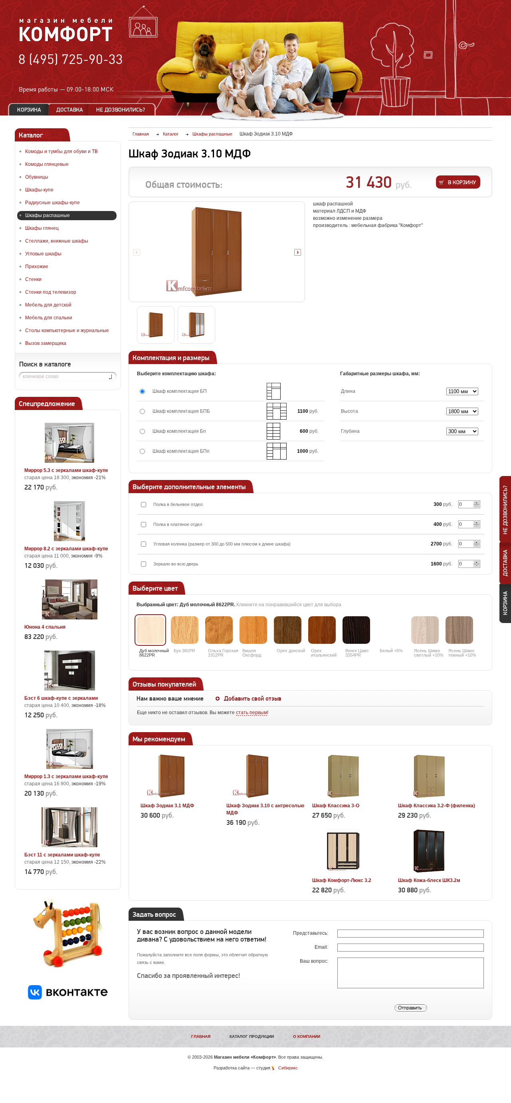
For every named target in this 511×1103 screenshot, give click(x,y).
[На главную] (66, 40)
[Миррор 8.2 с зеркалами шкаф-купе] (69, 539)
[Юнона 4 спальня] (69, 618)
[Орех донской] (287, 630)
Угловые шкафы (43, 254)
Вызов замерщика (45, 343)
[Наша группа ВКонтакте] (68, 998)
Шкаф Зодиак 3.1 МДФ (167, 805)
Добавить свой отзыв (252, 698)
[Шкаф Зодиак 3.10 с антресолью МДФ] (257, 796)
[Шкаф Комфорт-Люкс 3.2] (343, 871)
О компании (306, 1036)
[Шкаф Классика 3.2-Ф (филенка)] (429, 796)
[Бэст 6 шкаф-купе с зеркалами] (69, 689)
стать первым (251, 712)
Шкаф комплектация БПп (181, 451)
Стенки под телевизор (50, 292)
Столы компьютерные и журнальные (67, 330)
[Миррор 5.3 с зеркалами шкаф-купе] (69, 461)
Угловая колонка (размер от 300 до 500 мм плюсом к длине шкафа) (222, 544)
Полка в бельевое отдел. (178, 504)
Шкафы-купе (39, 190)
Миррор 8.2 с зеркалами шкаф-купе (66, 549)
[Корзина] (29, 109)
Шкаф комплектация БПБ (181, 411)
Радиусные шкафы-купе (52, 202)
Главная (200, 1036)
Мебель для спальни (48, 318)
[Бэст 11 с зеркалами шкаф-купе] (69, 845)
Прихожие (36, 266)
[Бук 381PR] (184, 630)
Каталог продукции (252, 1036)
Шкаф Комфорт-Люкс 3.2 (341, 880)
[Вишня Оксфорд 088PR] (253, 630)
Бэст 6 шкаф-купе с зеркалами (61, 698)
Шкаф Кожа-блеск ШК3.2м (429, 880)
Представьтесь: (311, 933)
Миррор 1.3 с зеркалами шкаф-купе (66, 776)
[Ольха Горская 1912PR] (219, 630)
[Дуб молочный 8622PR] (150, 630)
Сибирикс (288, 1067)
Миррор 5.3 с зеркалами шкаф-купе (66, 470)
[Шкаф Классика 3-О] (343, 796)
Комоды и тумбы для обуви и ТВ (61, 151)
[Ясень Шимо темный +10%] (459, 630)
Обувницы (36, 177)
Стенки (33, 279)
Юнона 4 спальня (44, 627)
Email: (322, 947)
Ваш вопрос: (314, 961)
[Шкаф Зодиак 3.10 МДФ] (217, 252)
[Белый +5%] (390, 630)
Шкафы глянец (42, 228)
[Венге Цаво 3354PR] (356, 630)
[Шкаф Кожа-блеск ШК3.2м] (429, 871)
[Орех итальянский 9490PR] (322, 630)
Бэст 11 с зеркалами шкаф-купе (62, 855)
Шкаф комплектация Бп (179, 431)
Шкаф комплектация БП (180, 391)
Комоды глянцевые (47, 164)
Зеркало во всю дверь (175, 563)
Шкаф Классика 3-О (335, 805)
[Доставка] (69, 109)
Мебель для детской (48, 305)
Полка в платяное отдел (177, 524)
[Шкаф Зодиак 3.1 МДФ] (171, 796)
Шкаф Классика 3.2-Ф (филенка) (436, 805)
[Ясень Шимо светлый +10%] (425, 630)
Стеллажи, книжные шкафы (56, 241)
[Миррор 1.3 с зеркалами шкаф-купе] (69, 767)
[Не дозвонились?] (123, 109)
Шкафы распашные (47, 215)
